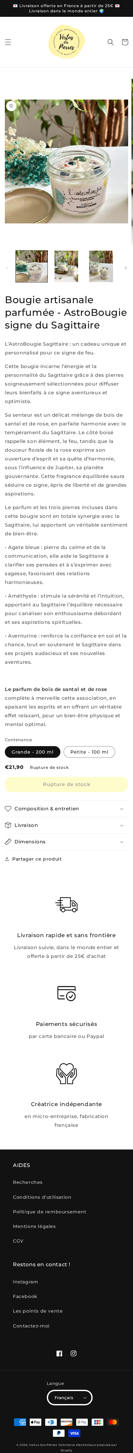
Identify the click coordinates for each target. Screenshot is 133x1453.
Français (64, 1397)
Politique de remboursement (50, 1212)
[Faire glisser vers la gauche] (7, 268)
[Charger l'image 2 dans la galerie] (66, 266)
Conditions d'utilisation (42, 1197)
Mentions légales (34, 1226)
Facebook (25, 1296)
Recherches (28, 1182)
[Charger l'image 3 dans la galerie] (101, 266)
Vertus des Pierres (43, 1445)
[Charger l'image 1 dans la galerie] (31, 266)
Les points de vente (38, 1311)
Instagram (25, 1282)
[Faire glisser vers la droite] (126, 268)
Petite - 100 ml (89, 752)
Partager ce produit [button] (37, 859)
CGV (18, 1241)
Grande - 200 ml (33, 752)
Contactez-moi (31, 1326)
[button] (8, 42)
